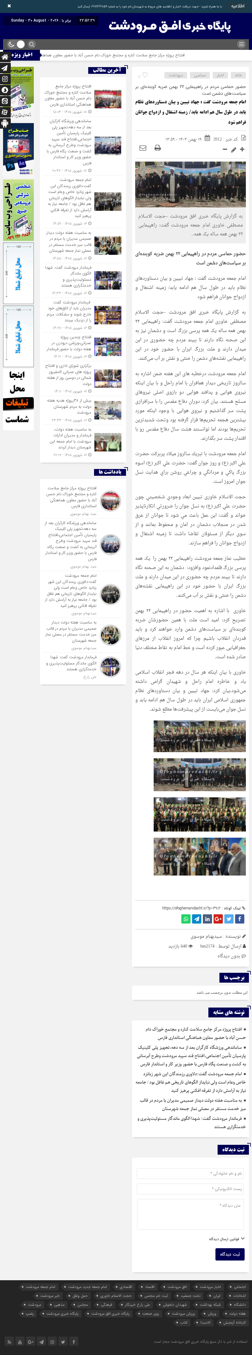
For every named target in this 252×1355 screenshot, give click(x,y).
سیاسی (200, 75)
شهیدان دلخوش (175, 1305)
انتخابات (239, 1296)
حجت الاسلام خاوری (116, 1296)
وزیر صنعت (150, 1314)
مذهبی (59, 1305)
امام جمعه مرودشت (40, 1287)
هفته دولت (237, 1314)
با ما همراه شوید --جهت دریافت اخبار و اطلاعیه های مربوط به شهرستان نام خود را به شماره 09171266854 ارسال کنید (149, 6)
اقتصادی (126, 1287)
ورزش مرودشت (183, 1314)
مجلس (82, 1305)
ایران (216, 1296)
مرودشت (176, 75)
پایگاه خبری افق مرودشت (110, 1314)
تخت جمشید (190, 1296)
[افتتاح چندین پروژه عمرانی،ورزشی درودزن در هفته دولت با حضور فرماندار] (83, 347)
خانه (238, 75)
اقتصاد (150, 1287)
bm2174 (207, 946)
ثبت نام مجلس (156, 1296)
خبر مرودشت (50, 1296)
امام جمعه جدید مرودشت (87, 1287)
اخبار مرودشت (210, 1287)
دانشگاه (240, 1305)
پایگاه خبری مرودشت (62, 1314)
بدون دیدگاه (229, 956)
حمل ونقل (80, 1296)
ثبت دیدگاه (230, 1254)
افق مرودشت (177, 1287)
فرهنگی (106, 1305)
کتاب (183, 1322)
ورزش (212, 1314)
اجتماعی (240, 1287)
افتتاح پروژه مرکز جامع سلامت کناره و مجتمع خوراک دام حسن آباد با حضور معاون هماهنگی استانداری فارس (129, 55)
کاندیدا (205, 1322)
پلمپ (29, 1314)
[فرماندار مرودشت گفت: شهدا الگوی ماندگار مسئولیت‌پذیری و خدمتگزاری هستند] (83, 280)
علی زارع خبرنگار (137, 1305)
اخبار (220, 75)
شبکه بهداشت (210, 1305)
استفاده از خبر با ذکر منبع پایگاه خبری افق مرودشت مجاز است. (200, 1342)
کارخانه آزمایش (234, 1322)
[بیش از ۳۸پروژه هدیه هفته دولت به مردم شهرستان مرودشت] (83, 410)
